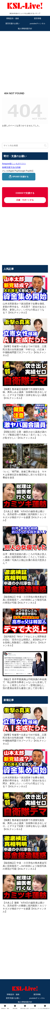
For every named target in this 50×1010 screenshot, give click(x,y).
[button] (45, 145)
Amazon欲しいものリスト (14, 164)
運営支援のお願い (13, 998)
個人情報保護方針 (25, 1002)
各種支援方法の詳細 (11, 167)
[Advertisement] (25, 58)
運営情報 (37, 994)
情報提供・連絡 (13, 994)
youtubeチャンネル (37, 998)
